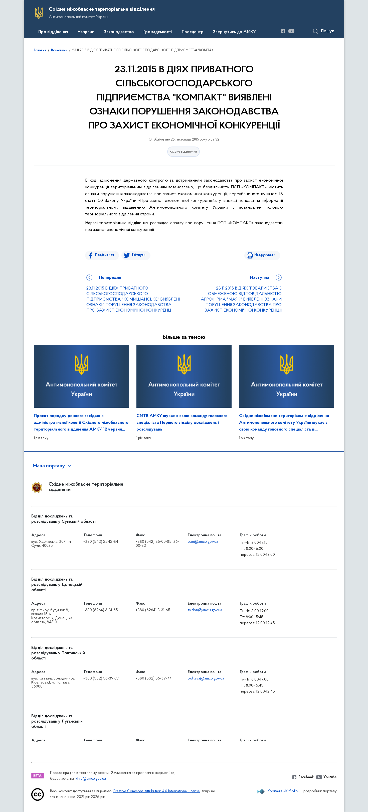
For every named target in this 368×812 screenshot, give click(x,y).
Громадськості (157, 32)
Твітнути (138, 255)
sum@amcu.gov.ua (203, 542)
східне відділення (183, 152)
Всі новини (59, 50)
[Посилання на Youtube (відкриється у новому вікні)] (291, 31)
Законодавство (119, 32)
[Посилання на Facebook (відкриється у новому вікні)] (283, 31)
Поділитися (104, 255)
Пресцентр (193, 32)
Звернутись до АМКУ (234, 32)
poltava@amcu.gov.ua (206, 678)
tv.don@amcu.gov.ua (205, 610)
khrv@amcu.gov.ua (91, 779)
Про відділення (53, 32)
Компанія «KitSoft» (283, 791)
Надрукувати (264, 255)
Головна (40, 50)
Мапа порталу (49, 466)
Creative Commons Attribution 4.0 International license (156, 791)
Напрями (86, 32)
